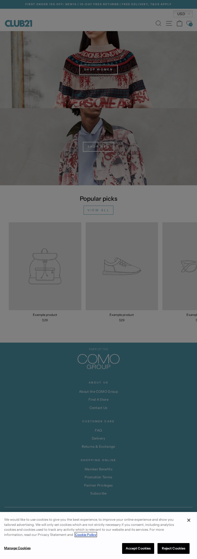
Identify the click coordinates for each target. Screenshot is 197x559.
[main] (98, 535)
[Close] (188, 520)
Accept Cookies (138, 548)
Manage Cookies (17, 548)
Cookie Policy (85, 535)
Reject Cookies (173, 548)
